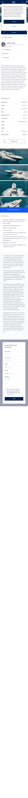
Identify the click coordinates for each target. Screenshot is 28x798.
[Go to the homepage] (14, 2)
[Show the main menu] (2, 2)
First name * (8, 351)
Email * (6, 364)
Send (14, 398)
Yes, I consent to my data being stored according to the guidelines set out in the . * (14, 392)
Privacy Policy (10, 394)
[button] (14, 50)
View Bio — (10, 46)
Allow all (14, 21)
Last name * (8, 357)
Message (7, 376)
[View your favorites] (22, 2)
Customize (14, 26)
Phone (6, 370)
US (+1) (7, 373)
